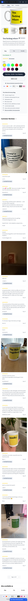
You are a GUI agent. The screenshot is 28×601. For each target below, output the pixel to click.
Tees (13, 5)
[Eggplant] (12, 69)
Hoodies (17, 5)
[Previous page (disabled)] (9, 577)
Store (3, 5)
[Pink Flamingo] (4, 69)
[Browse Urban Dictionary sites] (3, 2)
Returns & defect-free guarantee (12, 110)
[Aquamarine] (8, 65)
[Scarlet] (16, 65)
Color (4, 62)
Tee (14, 51)
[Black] (16, 69)
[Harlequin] (12, 65)
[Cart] (25, 2)
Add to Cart (14, 79)
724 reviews (11, 58)
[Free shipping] (23, 2)
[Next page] (19, 577)
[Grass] (20, 65)
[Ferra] (8, 69)
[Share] (20, 2)
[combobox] (12, 2)
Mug (5, 51)
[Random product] (17, 2)
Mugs (8, 5)
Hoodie (22, 51)
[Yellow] (4, 65)
